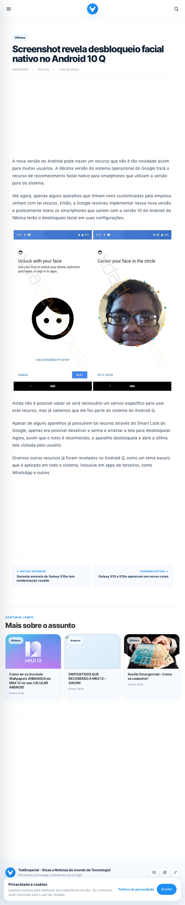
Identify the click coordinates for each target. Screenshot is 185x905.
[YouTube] (154, 872)
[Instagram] (164, 872)
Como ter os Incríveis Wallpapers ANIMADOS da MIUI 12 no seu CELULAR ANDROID (30, 680)
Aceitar (166, 889)
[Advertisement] (92, 121)
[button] (8, 9)
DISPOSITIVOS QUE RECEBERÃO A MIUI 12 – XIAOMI (87, 678)
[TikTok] (175, 872)
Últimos (20, 37)
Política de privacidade (136, 889)
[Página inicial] (92, 8)
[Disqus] (92, 781)
